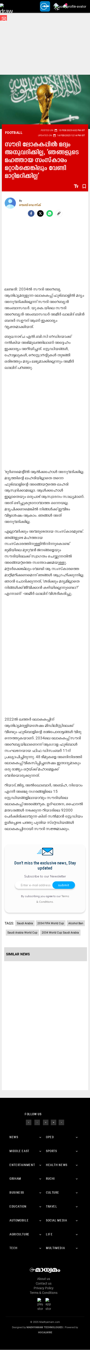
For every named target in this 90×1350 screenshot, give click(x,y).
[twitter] (37, 1122)
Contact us (43, 1283)
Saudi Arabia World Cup (22, 932)
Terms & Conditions (43, 1293)
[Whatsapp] (49, 213)
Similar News (18, 954)
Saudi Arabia (25, 923)
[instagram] (46, 1122)
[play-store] (41, 1304)
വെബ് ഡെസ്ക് (30, 205)
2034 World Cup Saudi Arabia (60, 932)
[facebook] (31, 213)
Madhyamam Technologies (45, 1327)
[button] (6, 6)
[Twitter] (40, 213)
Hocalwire (45, 1332)
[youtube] (53, 1122)
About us (43, 1279)
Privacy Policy (44, 1288)
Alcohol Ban (75, 923)
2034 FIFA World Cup (50, 923)
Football (13, 133)
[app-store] (49, 1304)
